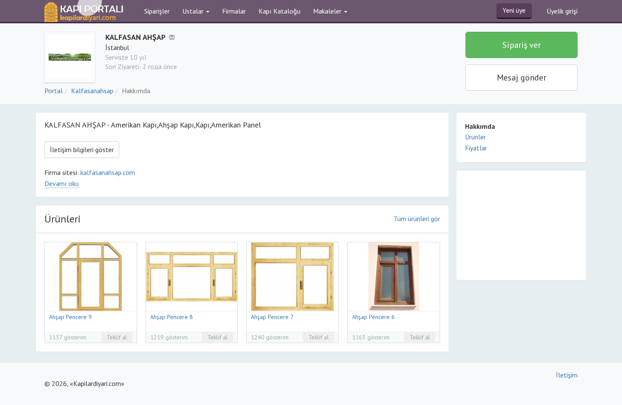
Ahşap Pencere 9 (70, 317)
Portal (53, 90)
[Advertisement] (521, 225)
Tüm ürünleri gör (417, 218)
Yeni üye (514, 10)
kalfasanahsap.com (107, 172)
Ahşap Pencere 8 (171, 317)
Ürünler (475, 137)
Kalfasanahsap (92, 90)
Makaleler (328, 11)
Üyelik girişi (562, 11)
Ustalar (193, 11)
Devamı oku (61, 183)
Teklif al (117, 337)
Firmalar (234, 11)
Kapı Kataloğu (279, 11)
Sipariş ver (521, 44)
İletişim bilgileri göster (82, 149)
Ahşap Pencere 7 (272, 317)
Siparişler (157, 11)
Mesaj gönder (521, 77)
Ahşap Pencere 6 (373, 317)
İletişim (567, 375)
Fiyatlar (476, 148)
